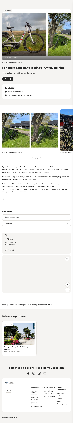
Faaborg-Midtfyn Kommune (34, 393)
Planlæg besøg (62, 404)
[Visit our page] (33, 373)
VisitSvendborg (49, 396)
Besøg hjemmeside (14, 91)
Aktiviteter (60, 393)
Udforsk (59, 396)
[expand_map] (67, 259)
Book (7, 79)
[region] (36, 274)
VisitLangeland (49, 394)
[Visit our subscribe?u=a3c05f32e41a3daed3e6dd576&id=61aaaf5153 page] (45, 373)
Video (59, 401)
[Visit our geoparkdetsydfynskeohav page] (28, 373)
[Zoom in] (67, 284)
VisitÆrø (47, 399)
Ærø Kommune (36, 406)
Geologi (59, 398)
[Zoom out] (67, 289)
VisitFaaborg (48, 391)
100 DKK (11, 88)
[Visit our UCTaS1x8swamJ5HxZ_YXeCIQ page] (39, 373)
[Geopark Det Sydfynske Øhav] (9, 382)
